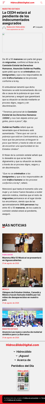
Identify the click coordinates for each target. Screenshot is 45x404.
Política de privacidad (30, 398)
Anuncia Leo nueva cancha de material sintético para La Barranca (22, 333)
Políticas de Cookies (14, 400)
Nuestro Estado (11, 9)
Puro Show (7, 255)
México (5, 289)
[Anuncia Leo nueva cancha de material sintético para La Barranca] (22, 317)
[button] (4, 2)
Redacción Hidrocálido (16, 27)
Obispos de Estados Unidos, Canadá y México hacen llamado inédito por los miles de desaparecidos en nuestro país (21, 296)
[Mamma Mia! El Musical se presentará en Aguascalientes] (22, 243)
